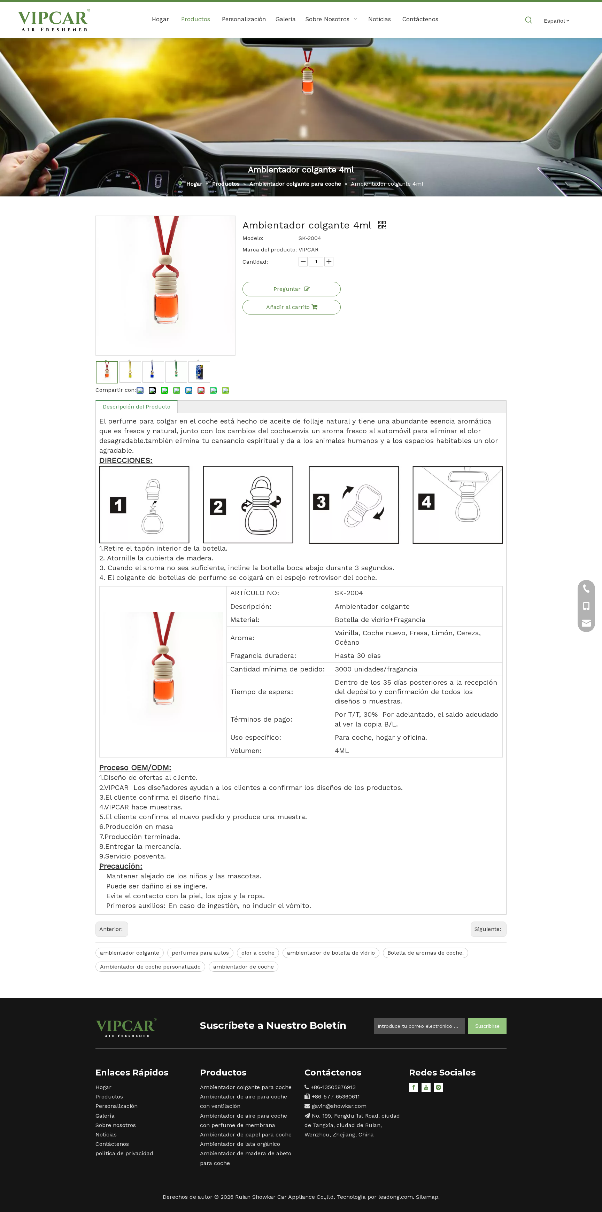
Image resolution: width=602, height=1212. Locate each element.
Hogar (103, 1087)
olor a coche (258, 952)
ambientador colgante (129, 952)
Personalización (116, 1106)
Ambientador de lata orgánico (240, 1144)
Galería (105, 1115)
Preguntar (287, 289)
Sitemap (427, 1197)
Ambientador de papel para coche (246, 1134)
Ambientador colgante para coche (246, 1087)
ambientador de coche (243, 966)
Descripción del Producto (136, 406)
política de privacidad (124, 1153)
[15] (126, 1027)
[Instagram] (438, 1087)
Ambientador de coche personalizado (150, 966)
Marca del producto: (269, 249)
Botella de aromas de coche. (425, 952)
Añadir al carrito (288, 307)
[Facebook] (413, 1087)
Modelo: (252, 238)
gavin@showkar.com (339, 1106)
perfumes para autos (200, 952)
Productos (109, 1096)
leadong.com (395, 1197)
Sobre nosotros (115, 1125)
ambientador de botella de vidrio (331, 952)
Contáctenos (112, 1144)
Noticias (106, 1134)
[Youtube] (426, 1087)
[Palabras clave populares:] (529, 20)
